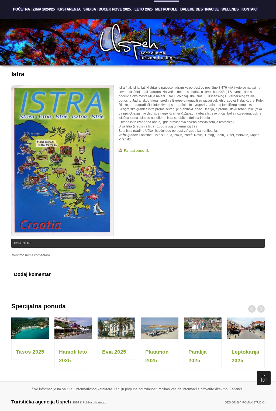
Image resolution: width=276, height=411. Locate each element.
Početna (21, 9)
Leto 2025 (143, 9)
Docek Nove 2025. (115, 9)
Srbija (89, 9)
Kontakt (250, 9)
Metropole (166, 9)
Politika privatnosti (94, 402)
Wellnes (230, 9)
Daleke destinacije (199, 9)
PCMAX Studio (253, 402)
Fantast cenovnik (136, 151)
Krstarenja (69, 9)
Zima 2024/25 (44, 9)
